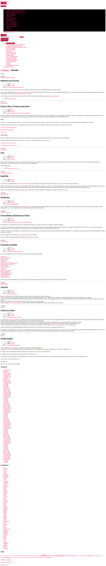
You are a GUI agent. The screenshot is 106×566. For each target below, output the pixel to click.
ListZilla (2, 269)
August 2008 (6, 397)
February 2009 (6, 389)
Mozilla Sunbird (7, 338)
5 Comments (13, 317)
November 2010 (7, 373)
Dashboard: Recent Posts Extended (14, 11)
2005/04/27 (12, 292)
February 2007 (6, 420)
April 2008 (5, 402)
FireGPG (72, 162)
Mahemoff (35, 92)
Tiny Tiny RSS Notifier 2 (12, 21)
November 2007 (7, 408)
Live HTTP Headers (5, 270)
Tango (5, 103)
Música (5, 517)
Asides (5, 472)
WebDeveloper (7, 302)
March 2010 (6, 379)
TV (4, 539)
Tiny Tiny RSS (23, 234)
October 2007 (6, 410)
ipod (54, 555)
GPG (2, 153)
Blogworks (6, 476)
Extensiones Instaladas (9, 245)
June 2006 (5, 431)
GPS (4, 499)
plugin (93, 555)
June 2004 (5, 462)
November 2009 (7, 383)
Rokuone (8, 29)
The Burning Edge (12, 319)
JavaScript (5, 508)
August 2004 (6, 459)
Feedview (3, 265)
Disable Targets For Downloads (8, 262)
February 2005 (6, 451)
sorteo (17, 557)
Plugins (5, 527)
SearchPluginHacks (5, 273)
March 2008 (6, 403)
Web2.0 (5, 544)
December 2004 (7, 454)
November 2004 (7, 455)
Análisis (5, 468)
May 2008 (5, 401)
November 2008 (7, 393)
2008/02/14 (12, 111)
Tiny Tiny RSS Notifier (27, 183)
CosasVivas (6, 483)
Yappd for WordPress (11, 19)
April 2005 (5, 449)
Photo (4, 525)
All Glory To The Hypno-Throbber (9, 127)
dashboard (31, 555)
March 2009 (6, 388)
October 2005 (6, 441)
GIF (39, 122)
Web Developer (4, 277)
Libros (4, 509)
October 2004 (6, 456)
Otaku (4, 520)
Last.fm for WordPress (11, 23)
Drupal (5, 487)
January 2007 (6, 421)
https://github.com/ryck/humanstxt (51, 96)
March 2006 (6, 434)
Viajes (4, 542)
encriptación (10, 168)
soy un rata (25, 557)
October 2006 (6, 425)
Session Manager (4, 274)
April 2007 (5, 418)
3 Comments (11, 293)
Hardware (5, 501)
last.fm (77, 555)
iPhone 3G (50, 555)
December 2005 (7, 438)
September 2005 (7, 442)
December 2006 (7, 423)
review (11, 557)
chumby (19, 555)
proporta (7, 557)
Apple (4, 470)
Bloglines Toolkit (4, 257)
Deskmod (5, 486)
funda (40, 555)
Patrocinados (6, 521)
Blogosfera (5, 474)
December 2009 (7, 381)
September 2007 (7, 411)
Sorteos (5, 535)
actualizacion (6, 555)
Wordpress (5, 548)
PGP (18, 168)
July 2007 (5, 414)
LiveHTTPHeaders (17, 302)
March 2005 (6, 450)
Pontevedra (2, 557)
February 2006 (6, 436)
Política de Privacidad (8, 32)
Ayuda (4, 473)
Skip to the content (5, 1)
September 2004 (7, 458)
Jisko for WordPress (10, 15)
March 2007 (6, 419)
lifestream (80, 555)
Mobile (5, 513)
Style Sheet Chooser (55, 324)
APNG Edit (3, 132)
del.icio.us (3, 261)
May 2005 (5, 447)
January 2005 (6, 453)
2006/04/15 (12, 249)
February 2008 (6, 405)
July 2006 (5, 429)
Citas (4, 479)
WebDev (5, 546)
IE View (2, 268)
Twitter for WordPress (11, 24)
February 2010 (6, 380)
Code (4, 8)
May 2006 (5, 432)
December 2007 (7, 407)
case (17, 555)
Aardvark (3, 256)
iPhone (44, 555)
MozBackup (5, 197)
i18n (2, 173)
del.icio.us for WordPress (12, 25)
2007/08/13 (12, 202)
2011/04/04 (12, 85)
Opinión (5, 518)
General (5, 496)
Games (5, 494)
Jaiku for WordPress (11, 14)
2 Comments (11, 204)
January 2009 (6, 390)
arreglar (13, 555)
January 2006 (6, 437)
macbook (83, 555)
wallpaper (41, 557)
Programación (7, 77)
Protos (22, 140)
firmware (37, 555)
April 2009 (5, 386)
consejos (23, 555)
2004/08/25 (12, 315)
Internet (5, 507)
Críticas (5, 485)
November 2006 (7, 424)
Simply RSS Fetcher (11, 17)
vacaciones (34, 557)
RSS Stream (9, 16)
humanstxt (16, 89)
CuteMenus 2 (4, 260)
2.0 (1, 555)
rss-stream (14, 557)
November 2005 (7, 440)
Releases (13, 77)
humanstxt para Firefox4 (10, 80)
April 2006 (5, 433)
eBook (4, 488)
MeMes (5, 512)
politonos (101, 555)
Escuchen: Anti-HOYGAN (12, 30)
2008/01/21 (12, 157)
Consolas (5, 482)
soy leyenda (21, 557)
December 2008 (7, 392)
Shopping (5, 533)
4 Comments (14, 87)
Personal (5, 524)
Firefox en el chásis (8, 310)
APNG (3, 122)
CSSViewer (3, 259)
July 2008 (5, 398)
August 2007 (6, 412)
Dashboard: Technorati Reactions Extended (16, 12)
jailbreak (73, 555)
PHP (4, 526)
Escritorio (5, 491)
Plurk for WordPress (11, 27)
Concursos (5, 481)
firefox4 (9, 98)
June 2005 (5, 446)
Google (5, 498)
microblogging (88, 555)
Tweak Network (4, 275)
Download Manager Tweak (7, 264)
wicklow (44, 557)
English (5, 490)
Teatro (4, 538)
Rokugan (8, 28)
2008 (3, 555)
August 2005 (6, 443)
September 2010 (7, 376)
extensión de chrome (19, 92)
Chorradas (5, 477)
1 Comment (17, 113)
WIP (4, 547)
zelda (52, 557)
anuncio (10, 555)
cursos (28, 555)
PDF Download (4, 272)
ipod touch (60, 555)
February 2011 (6, 372)
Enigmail (18, 163)
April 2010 (5, 377)
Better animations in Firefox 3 (7, 129)
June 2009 (5, 384)
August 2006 (6, 428)
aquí (36, 354)
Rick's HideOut (4, 4)
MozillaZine (73, 356)
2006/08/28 (12, 220)
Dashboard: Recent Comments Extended (15, 10)
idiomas (5, 505)
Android (5, 469)
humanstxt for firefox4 (26, 93)
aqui (26, 189)
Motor (4, 514)
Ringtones (5, 531)
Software (6, 194)
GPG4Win (45, 162)
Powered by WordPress (6, 562)
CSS (26, 555)
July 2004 (5, 460)
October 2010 (6, 375)
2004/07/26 (12, 343)
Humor (5, 503)
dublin (34, 555)
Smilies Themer (9, 20)
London (5, 511)
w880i (38, 557)
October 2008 (6, 394)
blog (15, 555)
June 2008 (5, 399)
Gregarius (35, 237)
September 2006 (7, 427)
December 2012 (7, 370)
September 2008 (7, 395)
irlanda (66, 555)
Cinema (5, 478)
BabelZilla (4, 176)
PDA (4, 522)
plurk (98, 555)
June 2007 (5, 415)
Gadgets (5, 492)
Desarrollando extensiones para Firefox (15, 215)
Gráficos (5, 500)
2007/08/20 (12, 181)
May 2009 (5, 385)
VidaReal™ (6, 543)
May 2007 (5, 416)
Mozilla (2, 77)
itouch (69, 555)
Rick (13, 84)
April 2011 (5, 371)
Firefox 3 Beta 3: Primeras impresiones (15, 106)
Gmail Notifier (4, 266)
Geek (2, 149)
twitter (4, 540)
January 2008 (6, 406)
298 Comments (18, 222)
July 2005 (5, 445)
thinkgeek (28, 557)
